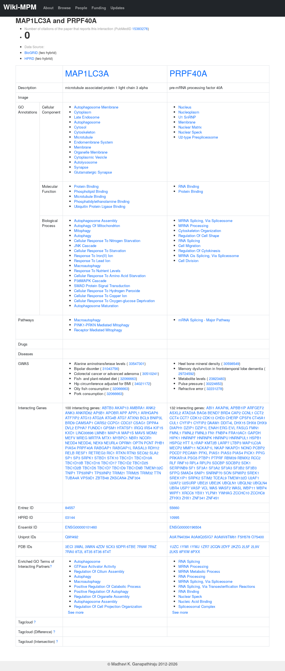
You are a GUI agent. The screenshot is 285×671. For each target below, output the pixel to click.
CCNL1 (247, 412)
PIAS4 (70, 447)
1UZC (174, 546)
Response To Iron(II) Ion (93, 255)
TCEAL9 (220, 477)
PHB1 (159, 442)
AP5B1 (99, 412)
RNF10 (182, 462)
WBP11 (249, 487)
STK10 (112, 457)
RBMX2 (243, 457)
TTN (157, 472)
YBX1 (199, 492)
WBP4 (261, 487)
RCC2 (256, 457)
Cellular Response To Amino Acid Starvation (110, 275)
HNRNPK (204, 437)
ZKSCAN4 (118, 477)
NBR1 (133, 437)
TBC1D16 (92, 462)
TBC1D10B (74, 462)
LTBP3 (235, 442)
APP (123, 412)
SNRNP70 (214, 472)
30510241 (150, 373)
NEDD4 (71, 442)
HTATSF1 (125, 427)
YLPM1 (211, 492)
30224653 (214, 383)
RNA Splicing (189, 240)
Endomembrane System (93, 142)
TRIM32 (146, 472)
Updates (117, 7)
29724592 (186, 373)
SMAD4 (187, 472)
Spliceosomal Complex (196, 606)
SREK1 (253, 472)
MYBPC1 (120, 437)
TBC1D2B (73, 467)
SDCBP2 (233, 462)
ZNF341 (198, 497)
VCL (205, 487)
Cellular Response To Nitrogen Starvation (107, 240)
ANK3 (70, 412)
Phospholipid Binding (91, 191)
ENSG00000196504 (185, 527)
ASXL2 (175, 412)
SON (227, 472)
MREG (82, 437)
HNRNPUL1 (238, 437)
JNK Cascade (85, 245)
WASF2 (224, 487)
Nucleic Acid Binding (195, 601)
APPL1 (134, 412)
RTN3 (131, 452)
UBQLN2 (244, 482)
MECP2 (175, 447)
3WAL (79, 546)
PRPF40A (188, 73)
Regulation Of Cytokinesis (199, 250)
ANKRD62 (84, 412)
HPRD (29, 58)
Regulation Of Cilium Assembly (99, 571)
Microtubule (83, 137)
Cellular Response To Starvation (100, 250)
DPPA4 (152, 422)
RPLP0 (205, 462)
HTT (186, 442)
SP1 (68, 457)
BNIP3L (156, 417)
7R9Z (152, 546)
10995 (174, 517)
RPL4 (194, 462)
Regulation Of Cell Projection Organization (108, 606)
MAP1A (114, 432)
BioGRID (31, 52)
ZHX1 (186, 497)
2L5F (246, 546)
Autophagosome (87, 122)
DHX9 (262, 422)
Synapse (81, 167)
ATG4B (110, 417)
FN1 (211, 432)
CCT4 (174, 417)
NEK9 (98, 442)
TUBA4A (72, 477)
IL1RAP (197, 442)
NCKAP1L (205, 447)
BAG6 (202, 412)
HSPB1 (255, 437)
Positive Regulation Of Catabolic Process (107, 586)
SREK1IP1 (178, 477)
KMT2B (211, 442)
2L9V (255, 546)
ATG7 (121, 417)
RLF (172, 462)
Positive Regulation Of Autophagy (101, 591)
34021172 (142, 383)
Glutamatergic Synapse (93, 172)
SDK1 (246, 462)
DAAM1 (213, 422)
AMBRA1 (137, 407)
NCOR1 (145, 437)
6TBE (131, 546)
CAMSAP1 (84, 422)
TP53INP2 (102, 472)
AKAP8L (222, 407)
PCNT (149, 442)
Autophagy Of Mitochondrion (97, 225)
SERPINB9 (178, 467)
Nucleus (184, 107)
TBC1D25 (140, 462)
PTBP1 (204, 457)
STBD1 (100, 457)
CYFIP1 (186, 422)
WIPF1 (175, 492)
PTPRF (217, 457)
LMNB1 (101, 432)
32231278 (214, 388)
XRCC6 (188, 492)
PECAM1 (190, 452)
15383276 (140, 28)
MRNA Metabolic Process (199, 571)
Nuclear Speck (190, 132)
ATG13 (85, 417)
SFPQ (174, 472)
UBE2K (215, 482)
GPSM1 (109, 427)
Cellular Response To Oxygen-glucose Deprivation (114, 300)
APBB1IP (238, 407)
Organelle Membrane (90, 152)
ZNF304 (133, 477)
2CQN (215, 546)
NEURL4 (111, 442)
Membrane (82, 147)
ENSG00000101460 (81, 527)
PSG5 (192, 457)
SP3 (76, 457)
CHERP (232, 417)
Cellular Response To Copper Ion (100, 295)
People (81, 7)
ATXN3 (133, 417)
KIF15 (158, 427)
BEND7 (214, 412)
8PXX (195, 551)
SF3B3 (251, 467)
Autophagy (82, 235)
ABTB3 (108, 407)
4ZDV (100, 546)
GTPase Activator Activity (95, 566)
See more (75, 612)
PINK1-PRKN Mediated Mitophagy (101, 324)
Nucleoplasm (188, 112)
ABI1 (210, 407)
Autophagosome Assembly (95, 220)
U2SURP (189, 482)
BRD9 (70, 422)
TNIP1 (70, 472)
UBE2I (202, 482)
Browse (64, 7)
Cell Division (188, 260)
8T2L (79, 551)
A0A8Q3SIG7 (202, 536)
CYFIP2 (199, 422)
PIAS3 (226, 452)
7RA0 (69, 551)
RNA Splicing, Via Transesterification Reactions (216, 586)
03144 (70, 517)
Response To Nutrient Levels (97, 270)
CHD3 (220, 417)
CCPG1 (113, 422)
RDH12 (153, 447)
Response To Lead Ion (92, 260)
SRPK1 (87, 457)
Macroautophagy (87, 265)
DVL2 (69, 427)
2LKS (173, 551)
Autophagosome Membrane (96, 107)
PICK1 (249, 452)
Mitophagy (82, 230)
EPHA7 (81, 427)
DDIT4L (227, 422)
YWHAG (225, 492)
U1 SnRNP (187, 117)
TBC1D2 (124, 462)
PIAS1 (214, 452)
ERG (223, 427)
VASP (195, 487)
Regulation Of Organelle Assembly (102, 596)
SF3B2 (238, 467)
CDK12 (196, 417)
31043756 (110, 368)
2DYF (225, 546)
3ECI (69, 546)
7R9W (142, 546)
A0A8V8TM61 (225, 536)
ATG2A (98, 417)
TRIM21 (118, 472)
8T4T (107, 551)
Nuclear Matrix (190, 127)
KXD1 (70, 432)
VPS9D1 (87, 477)
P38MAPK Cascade (90, 280)
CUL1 (173, 422)
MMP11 (189, 447)
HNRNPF (188, 437)
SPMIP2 (239, 472)
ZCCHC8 (257, 492)
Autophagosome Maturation (96, 305)
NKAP (219, 447)
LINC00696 (85, 432)
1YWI (184, 546)
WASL (237, 487)
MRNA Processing (193, 225)
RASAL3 (140, 447)
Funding (99, 7)
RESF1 (81, 452)
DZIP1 (189, 427)
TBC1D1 (126, 457)
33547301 (136, 363)
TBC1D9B (135, 467)
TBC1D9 (119, 467)
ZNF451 (212, 497)
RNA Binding (188, 186)
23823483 (217, 378)
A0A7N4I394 (179, 536)
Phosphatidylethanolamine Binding (101, 201)
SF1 (192, 467)
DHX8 (251, 422)
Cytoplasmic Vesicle (90, 157)
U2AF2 (175, 482)
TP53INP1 (85, 472)
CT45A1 (258, 417)
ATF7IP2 (72, 417)
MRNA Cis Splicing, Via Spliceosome (208, 255)
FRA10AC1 (238, 432)
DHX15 (239, 422)
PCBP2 (259, 447)
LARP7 (223, 442)
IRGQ (138, 427)
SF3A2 (214, 467)
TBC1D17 (109, 462)
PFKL (203, 452)
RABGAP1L (122, 447)
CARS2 (100, 422)
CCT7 (184, 417)
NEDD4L (85, 442)
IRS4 (148, 427)
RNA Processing (191, 576)
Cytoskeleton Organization (199, 230)
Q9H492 (71, 536)
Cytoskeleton (84, 132)
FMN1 (254, 427)
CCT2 (259, 412)
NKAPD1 (232, 447)
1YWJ (195, 546)
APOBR (112, 412)
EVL (232, 427)
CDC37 (126, 422)
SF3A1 (202, 467)
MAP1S (127, 432)
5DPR (121, 546)
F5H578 (244, 536)
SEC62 (142, 452)
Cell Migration (189, 245)
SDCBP (218, 462)
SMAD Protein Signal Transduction (102, 285)
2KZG (236, 546)
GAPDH (254, 432)
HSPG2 (175, 442)
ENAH (213, 427)
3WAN (90, 546)
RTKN (121, 452)
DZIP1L (201, 427)
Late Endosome (86, 117)
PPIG (260, 452)
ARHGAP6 (149, 412)
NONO (246, 447)
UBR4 (174, 487)
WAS (213, 487)
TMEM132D (237, 477)
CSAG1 (139, 422)
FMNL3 (201, 432)
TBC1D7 (104, 467)
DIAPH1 (176, 427)
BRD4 (225, 412)
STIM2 (206, 477)
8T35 (88, 551)
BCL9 (144, 417)
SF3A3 (226, 467)
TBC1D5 (89, 467)
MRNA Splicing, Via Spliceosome (205, 220)
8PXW (184, 551)
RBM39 (230, 457)
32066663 (128, 378)
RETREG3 (97, 452)
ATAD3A (189, 412)
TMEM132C (153, 467)
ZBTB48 (102, 477)
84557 (70, 507)
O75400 (257, 536)
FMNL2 (188, 432)
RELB (70, 452)
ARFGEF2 (255, 407)
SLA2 (153, 452)
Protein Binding (86, 186)
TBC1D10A (143, 457)
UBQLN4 (260, 482)
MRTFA (95, 437)
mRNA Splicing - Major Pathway (204, 319)
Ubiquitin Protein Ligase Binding (99, 206)
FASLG (242, 427)
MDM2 (151, 432)
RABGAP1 (102, 447)
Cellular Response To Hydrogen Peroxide (107, 290)
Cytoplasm (82, 112)
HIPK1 (174, 437)
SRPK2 (194, 477)
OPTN (138, 442)
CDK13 (208, 417)
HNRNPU (220, 437)
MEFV (70, 437)
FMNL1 (175, 432)
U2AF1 (253, 477)
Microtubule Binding (90, 196)
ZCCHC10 (241, 492)
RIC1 (111, 452)
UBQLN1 (229, 482)
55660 (174, 507)
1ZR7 (205, 546)
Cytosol (80, 127)
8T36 (98, 551)
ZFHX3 (175, 497)
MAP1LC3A (87, 73)
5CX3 (110, 546)
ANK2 (150, 407)
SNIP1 (199, 472)
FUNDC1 (95, 427)
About (48, 7)
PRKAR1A (177, 457)
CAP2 (236, 412)
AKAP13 (122, 407)
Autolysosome (85, 162)
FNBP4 (221, 432)
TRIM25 (132, 472)
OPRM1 (125, 442)
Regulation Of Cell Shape (198, 235)
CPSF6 (245, 417)
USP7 (185, 487)
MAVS (140, 432)
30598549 (231, 363)
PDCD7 (175, 452)
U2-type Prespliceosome (198, 137)
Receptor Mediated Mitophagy (98, 329)
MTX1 (107, 437)
